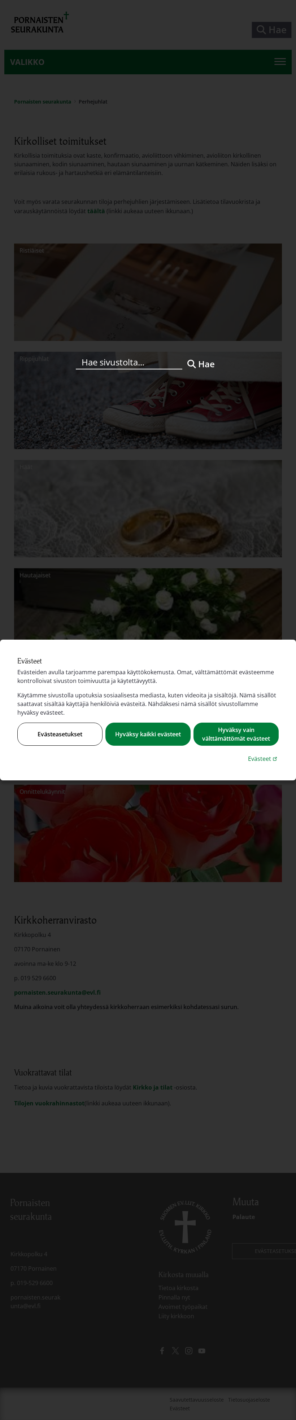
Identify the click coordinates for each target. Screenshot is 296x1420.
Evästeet (263, 758)
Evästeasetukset (60, 734)
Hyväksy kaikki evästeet (148, 734)
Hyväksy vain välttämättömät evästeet (236, 734)
